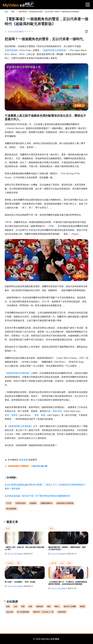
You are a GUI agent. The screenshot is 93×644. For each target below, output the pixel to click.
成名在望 (9, 612)
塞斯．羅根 (39, 415)
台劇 (15, 606)
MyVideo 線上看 (40, 466)
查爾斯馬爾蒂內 (46, 503)
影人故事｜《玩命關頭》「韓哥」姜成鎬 (20, 582)
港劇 (48, 606)
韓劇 (23, 606)
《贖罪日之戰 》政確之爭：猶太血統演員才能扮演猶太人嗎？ (24, 548)
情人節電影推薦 (23, 612)
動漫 (30, 606)
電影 (13, 11)
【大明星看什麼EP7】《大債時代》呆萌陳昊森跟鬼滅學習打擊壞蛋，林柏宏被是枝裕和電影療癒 (67, 583)
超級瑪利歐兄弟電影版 (55, 50)
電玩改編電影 (11, 508)
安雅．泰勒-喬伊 (54, 411)
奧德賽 (82, 606)
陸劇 (8, 606)
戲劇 (62, 563)
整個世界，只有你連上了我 (43, 612)
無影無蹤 (23, 459)
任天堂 (8, 503)
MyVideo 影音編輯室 (16, 31)
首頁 (6, 11)
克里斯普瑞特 (11, 50)
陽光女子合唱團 (70, 606)
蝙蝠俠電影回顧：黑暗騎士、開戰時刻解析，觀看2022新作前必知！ (67, 548)
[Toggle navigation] (87, 4)
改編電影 (33, 503)
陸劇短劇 (39, 606)
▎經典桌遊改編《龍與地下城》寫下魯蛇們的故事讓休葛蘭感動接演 (37, 495)
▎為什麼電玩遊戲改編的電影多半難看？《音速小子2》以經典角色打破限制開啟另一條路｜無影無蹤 (46, 486)
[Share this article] (86, 31)
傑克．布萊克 (11, 415)
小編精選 (9, 563)
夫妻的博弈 (62, 612)
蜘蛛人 (57, 606)
